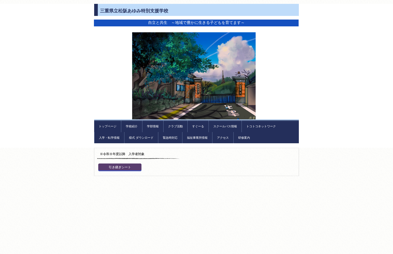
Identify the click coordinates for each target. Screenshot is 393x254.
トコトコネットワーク (261, 126)
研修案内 (244, 137)
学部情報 (153, 126)
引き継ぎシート (120, 167)
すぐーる (198, 126)
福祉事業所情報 (197, 137)
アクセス (223, 137)
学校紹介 (132, 126)
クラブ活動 (175, 126)
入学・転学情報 (109, 137)
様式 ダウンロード (141, 137)
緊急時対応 (170, 137)
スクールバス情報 (225, 126)
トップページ (107, 126)
